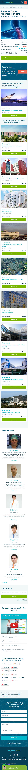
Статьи (16, 759)
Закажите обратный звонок (14, 743)
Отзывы (4, 759)
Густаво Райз (14, 450)
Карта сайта (22, 759)
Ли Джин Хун (14, 510)
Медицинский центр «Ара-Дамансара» (13, 179)
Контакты (10, 759)
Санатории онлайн (21, 757)
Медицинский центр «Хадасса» (11, 412)
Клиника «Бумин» (7, 211)
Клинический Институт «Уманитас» (12, 146)
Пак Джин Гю (14, 540)
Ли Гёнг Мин (14, 569)
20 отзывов (24, 50)
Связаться (14, 115)
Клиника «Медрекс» (7, 312)
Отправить (14, 737)
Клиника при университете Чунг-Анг (12, 279)
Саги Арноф (14, 480)
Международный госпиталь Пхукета (12, 379)
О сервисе (4, 757)
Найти (14, 596)
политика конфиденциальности (18, 732)
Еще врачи (4, 582)
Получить (23, 71)
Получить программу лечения (14, 58)
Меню (2, 2)
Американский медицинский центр (12, 110)
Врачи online (12, 757)
